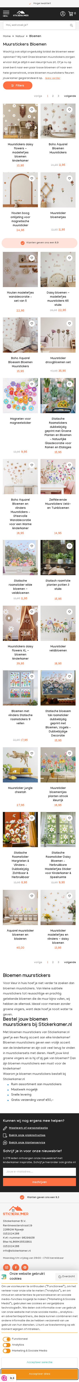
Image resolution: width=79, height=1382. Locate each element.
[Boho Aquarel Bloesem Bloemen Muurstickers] (20, 335)
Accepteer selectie (39, 1362)
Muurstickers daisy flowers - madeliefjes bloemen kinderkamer (20, 153)
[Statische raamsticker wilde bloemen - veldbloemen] (20, 557)
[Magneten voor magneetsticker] (20, 395)
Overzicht (68, 1276)
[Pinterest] (24, 1267)
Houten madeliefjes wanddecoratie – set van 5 (20, 297)
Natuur (20, 36)
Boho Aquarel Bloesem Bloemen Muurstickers (20, 362)
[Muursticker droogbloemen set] (58, 335)
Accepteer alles (39, 1374)
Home (7, 36)
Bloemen (35, 36)
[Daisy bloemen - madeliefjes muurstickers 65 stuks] (58, 269)
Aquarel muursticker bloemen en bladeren (20, 935)
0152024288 (11, 1246)
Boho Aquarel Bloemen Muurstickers (58, 149)
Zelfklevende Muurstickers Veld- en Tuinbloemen (58, 504)
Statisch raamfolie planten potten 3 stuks (58, 585)
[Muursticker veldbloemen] (58, 623)
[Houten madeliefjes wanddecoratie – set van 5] (20, 269)
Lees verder (52, 78)
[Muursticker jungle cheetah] (20, 764)
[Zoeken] (72, 25)
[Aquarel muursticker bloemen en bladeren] (20, 907)
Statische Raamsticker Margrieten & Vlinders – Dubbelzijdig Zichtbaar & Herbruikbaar (20, 865)
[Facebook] (15, 1267)
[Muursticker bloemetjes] (58, 190)
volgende (70, 96)
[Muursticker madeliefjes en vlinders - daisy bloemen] (58, 907)
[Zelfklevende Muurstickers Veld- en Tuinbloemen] (58, 476)
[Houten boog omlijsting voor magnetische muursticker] (20, 190)
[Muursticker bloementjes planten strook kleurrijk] (58, 764)
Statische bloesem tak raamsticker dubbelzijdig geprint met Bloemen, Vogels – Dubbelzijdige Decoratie (58, 724)
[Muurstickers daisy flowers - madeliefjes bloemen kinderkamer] (20, 121)
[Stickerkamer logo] (21, 14)
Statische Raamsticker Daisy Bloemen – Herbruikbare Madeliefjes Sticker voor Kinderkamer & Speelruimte (58, 865)
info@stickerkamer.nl (17, 1251)
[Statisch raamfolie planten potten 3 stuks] (58, 557)
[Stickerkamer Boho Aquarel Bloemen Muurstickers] (58, 121)
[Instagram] (6, 1267)
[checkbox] (14, 1339)
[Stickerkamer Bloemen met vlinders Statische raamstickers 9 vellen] (20, 688)
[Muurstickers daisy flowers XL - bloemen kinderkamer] (20, 623)
